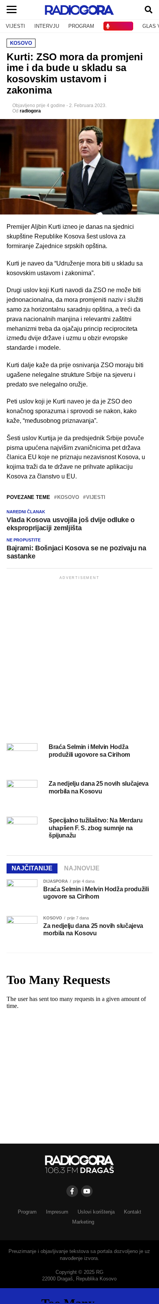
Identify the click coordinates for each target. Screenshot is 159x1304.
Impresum (57, 1212)
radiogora (30, 111)
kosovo (68, 497)
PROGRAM (81, 26)
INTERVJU (46, 26)
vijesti (95, 497)
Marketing (83, 1222)
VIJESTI (15, 26)
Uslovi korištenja (96, 1212)
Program (27, 1212)
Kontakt (132, 1212)
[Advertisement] (79, 661)
